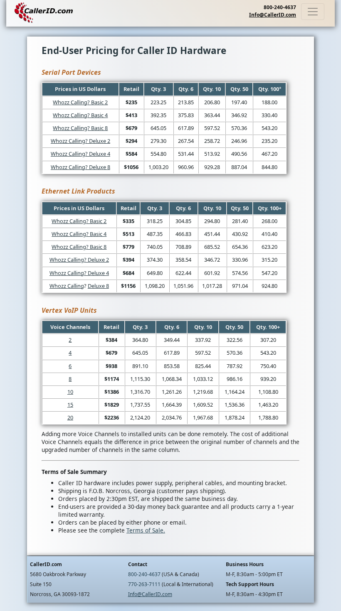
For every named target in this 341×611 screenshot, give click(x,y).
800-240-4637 (280, 7)
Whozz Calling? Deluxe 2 (80, 141)
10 (70, 391)
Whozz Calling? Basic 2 (80, 102)
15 (70, 404)
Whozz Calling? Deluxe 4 (80, 153)
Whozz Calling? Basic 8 (80, 128)
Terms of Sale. (145, 530)
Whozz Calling (66, 286)
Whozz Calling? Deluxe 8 (80, 167)
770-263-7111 (144, 584)
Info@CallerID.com (272, 14)
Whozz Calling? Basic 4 (80, 115)
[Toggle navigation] (312, 11)
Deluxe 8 (98, 286)
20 (70, 417)
